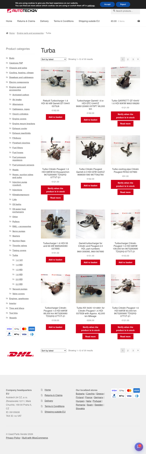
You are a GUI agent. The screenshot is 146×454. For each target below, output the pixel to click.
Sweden (99, 404)
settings (91, 5)
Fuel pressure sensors (23, 164)
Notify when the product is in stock (125, 116)
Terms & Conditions (64, 21)
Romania (80, 404)
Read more (125, 123)
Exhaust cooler (19, 128)
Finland (80, 397)
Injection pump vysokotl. (19, 183)
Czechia (90, 393)
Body (11, 58)
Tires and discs (16, 308)
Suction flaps (18, 240)
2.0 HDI (19, 279)
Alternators (17, 104)
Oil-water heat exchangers (19, 210)
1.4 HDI (19, 264)
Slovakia (80, 408)
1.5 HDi (19, 269)
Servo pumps (18, 231)
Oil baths (16, 204)
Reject (123, 4)
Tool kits (13, 313)
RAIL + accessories (21, 226)
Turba (15, 255)
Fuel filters (17, 147)
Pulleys (16, 221)
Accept (107, 4)
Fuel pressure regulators (19, 158)
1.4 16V (19, 260)
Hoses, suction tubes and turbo (22, 176)
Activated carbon (20, 94)
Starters (16, 235)
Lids (14, 199)
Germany (98, 397)
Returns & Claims (26, 21)
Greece (100, 393)
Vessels (13, 317)
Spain (90, 404)
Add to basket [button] (55, 117)
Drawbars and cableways (21, 77)
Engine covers (19, 118)
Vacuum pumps (19, 288)
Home (9, 21)
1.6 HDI (19, 274)
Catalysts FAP (16, 62)
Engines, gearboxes (19, 298)
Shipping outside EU (89, 21)
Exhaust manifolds (21, 133)
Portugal (97, 401)
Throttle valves (19, 245)
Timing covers (19, 250)
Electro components (19, 82)
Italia (88, 401)
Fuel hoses (17, 152)
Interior (12, 303)
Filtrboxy (16, 137)
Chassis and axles (18, 67)
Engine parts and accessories (30, 33)
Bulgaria (80, 393)
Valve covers (18, 293)
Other (15, 216)
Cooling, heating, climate (21, 72)
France (88, 397)
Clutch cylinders (20, 113)
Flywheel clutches (21, 142)
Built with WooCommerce (35, 437)
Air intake (17, 99)
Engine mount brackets (23, 123)
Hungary (80, 401)
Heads (15, 169)
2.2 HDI (19, 284)
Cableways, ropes (21, 109)
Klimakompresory (20, 194)
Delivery (44, 21)
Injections (17, 189)
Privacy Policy (13, 437)
